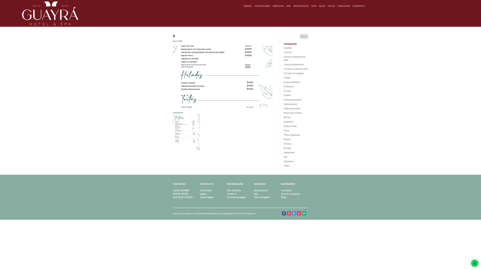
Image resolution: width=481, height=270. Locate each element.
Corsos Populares (292, 82)
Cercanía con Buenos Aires (296, 69)
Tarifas (247, 6)
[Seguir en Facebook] (284, 213)
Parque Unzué (290, 126)
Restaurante (301, 6)
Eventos (287, 95)
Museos (287, 117)
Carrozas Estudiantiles (294, 65)
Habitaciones (262, 6)
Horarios (231, 193)
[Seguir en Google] (294, 213)
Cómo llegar (207, 197)
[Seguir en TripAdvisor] (304, 213)
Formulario (206, 190)
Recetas (287, 148)
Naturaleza (288, 122)
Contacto (359, 6)
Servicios (278, 6)
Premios (287, 144)
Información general (292, 100)
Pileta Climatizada (292, 135)
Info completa (262, 197)
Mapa (203, 193)
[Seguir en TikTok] (299, 213)
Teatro (286, 166)
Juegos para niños (292, 109)
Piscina (287, 139)
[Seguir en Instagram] (289, 213)
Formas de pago (236, 197)
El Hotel (287, 91)
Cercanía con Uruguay (294, 73)
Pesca (286, 131)
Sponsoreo (288, 161)
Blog (322, 6)
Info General (234, 190)
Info (313, 6)
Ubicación (344, 6)
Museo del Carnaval (293, 113)
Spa (289, 6)
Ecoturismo (289, 87)
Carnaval (288, 52)
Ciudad (287, 78)
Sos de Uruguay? (290, 193)
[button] (474, 263)
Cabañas (288, 48)
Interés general (290, 104)
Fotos (331, 6)
